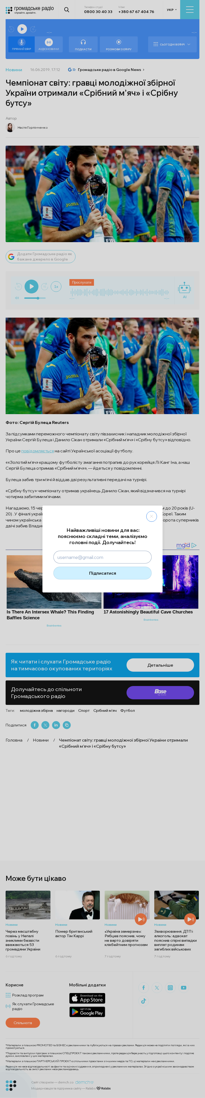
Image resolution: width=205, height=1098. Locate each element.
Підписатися (102, 573)
